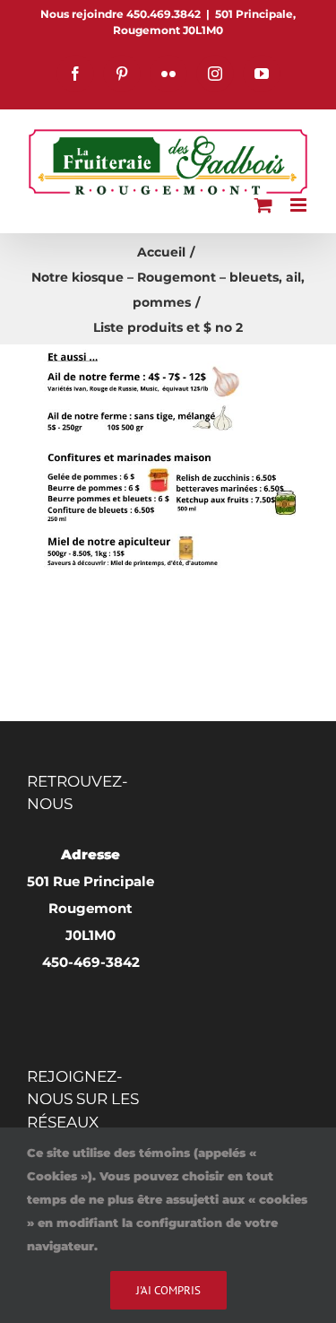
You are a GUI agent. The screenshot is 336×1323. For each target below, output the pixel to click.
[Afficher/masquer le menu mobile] (299, 205)
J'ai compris (168, 1290)
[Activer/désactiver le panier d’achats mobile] (263, 205)
